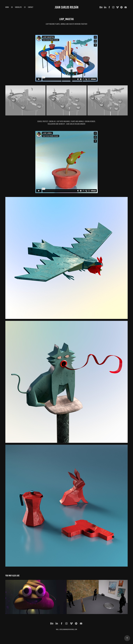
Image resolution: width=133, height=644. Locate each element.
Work (7, 7)
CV (25, 7)
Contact (30, 7)
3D (12, 7)
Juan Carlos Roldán (66, 7)
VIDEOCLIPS (18, 7)
